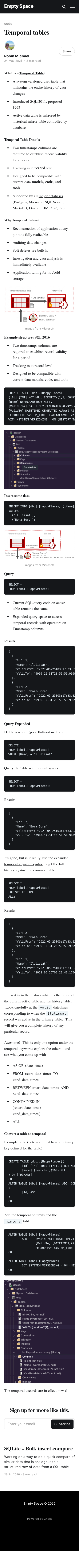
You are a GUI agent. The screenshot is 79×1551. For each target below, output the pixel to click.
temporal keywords (18, 1048)
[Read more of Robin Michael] (9, 45)
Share (67, 51)
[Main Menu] (72, 7)
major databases (51, 195)
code (8, 23)
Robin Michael (16, 56)
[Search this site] (64, 6)
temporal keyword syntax (23, 863)
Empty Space (18, 6)
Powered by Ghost (39, 1518)
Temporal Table (31, 73)
